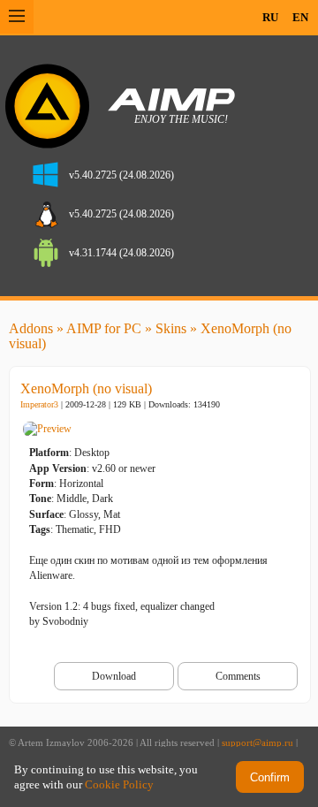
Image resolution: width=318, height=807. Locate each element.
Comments (238, 676)
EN (300, 17)
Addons (31, 328)
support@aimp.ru (257, 743)
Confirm (270, 777)
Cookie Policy (119, 784)
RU (270, 17)
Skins (170, 328)
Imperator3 (39, 404)
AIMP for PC (103, 328)
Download (114, 676)
